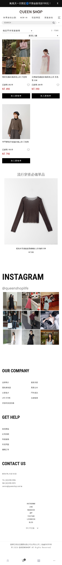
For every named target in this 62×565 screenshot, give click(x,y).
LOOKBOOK (31, 519)
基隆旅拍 (48, 18)
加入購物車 (16, 96)
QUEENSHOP (24, 547)
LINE (31, 507)
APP (31, 513)
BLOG (31, 522)
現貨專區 (36, 18)
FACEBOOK (31, 510)
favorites (28, 85)
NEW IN (24, 18)
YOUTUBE (31, 516)
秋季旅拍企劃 (9, 18)
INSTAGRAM (31, 504)
